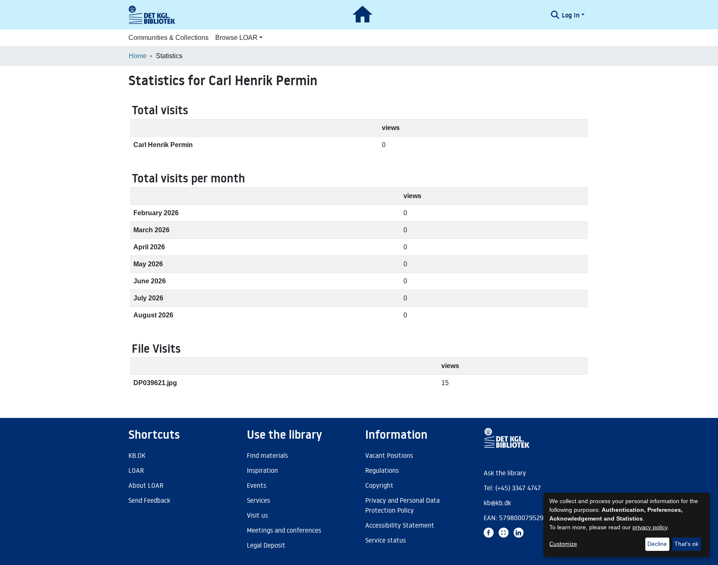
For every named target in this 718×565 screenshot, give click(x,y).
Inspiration (262, 470)
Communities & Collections (168, 37)
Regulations (382, 470)
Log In (571, 15)
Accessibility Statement (399, 525)
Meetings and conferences (284, 530)
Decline (657, 543)
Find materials (267, 455)
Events (256, 485)
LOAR (136, 470)
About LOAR (145, 485)
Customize (563, 543)
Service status (385, 540)
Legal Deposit (266, 545)
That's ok (686, 543)
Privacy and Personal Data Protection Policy (402, 505)
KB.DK (136, 455)
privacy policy (649, 527)
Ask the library (505, 473)
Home (138, 55)
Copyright (379, 485)
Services (258, 500)
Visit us (257, 515)
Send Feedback (149, 500)
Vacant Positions (389, 455)
